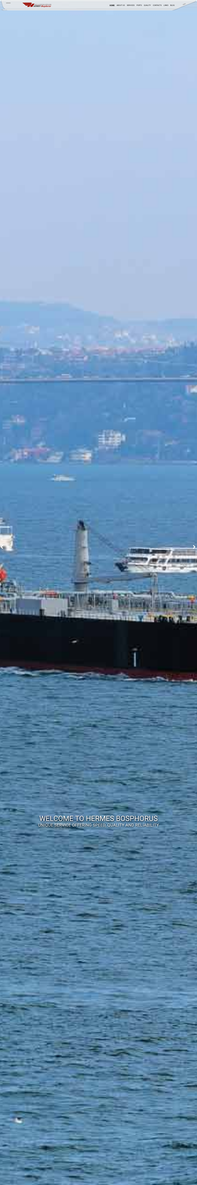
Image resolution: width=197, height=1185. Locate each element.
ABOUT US (121, 5)
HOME (112, 5)
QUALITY (147, 5)
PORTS (139, 5)
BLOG (172, 5)
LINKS (166, 5)
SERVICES (131, 5)
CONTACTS (157, 5)
